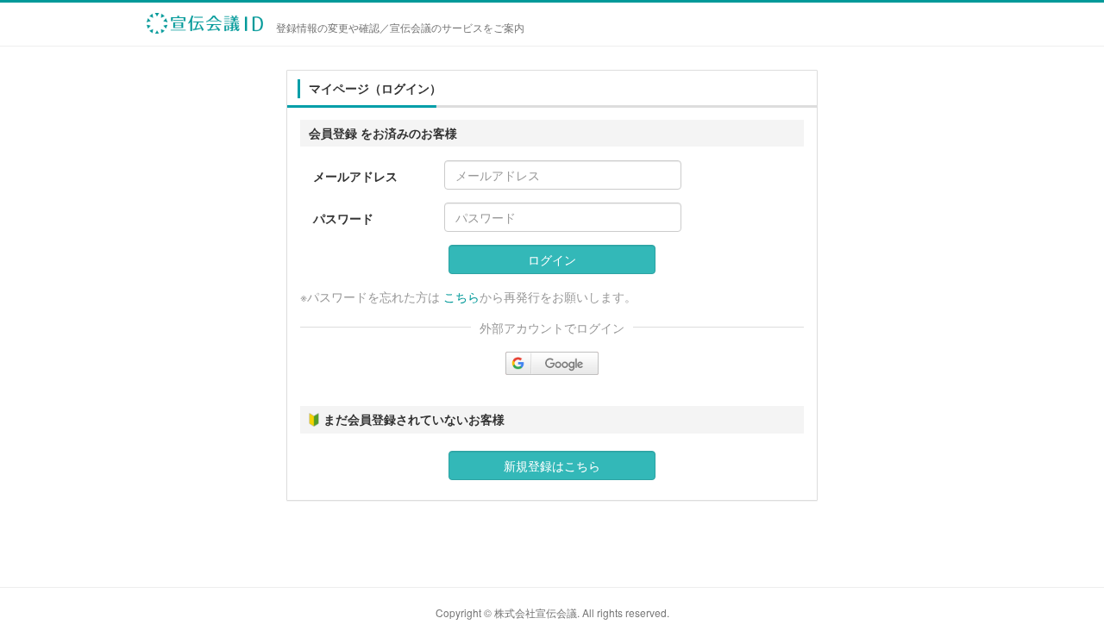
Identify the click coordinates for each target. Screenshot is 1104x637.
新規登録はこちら (552, 465)
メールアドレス (355, 175)
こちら (461, 296)
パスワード (343, 218)
